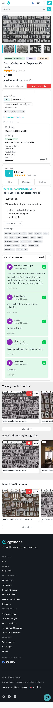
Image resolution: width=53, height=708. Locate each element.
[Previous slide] (5, 29)
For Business (7, 580)
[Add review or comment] (48, 257)
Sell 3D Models (8, 609)
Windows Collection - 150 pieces (14, 470)
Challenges (7, 646)
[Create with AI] (32, 3)
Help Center (7, 570)
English (33, 687)
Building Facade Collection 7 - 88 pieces (17, 519)
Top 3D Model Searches (12, 628)
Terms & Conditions (10, 687)
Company (5, 556)
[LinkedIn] (4, 696)
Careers (5, 566)
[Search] (49, 9)
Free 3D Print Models (11, 599)
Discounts (6, 604)
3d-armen (19, 171)
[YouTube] (9, 696)
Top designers (8, 642)
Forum (5, 651)
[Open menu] (3, 3)
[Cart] (38, 3)
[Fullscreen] (5, 17)
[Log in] (44, 3)
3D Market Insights (10, 618)
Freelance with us (9, 623)
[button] (44, 9)
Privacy (24, 687)
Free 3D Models (8, 594)
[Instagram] (15, 696)
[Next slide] (47, 29)
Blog (4, 561)
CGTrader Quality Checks (12, 117)
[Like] (10, 92)
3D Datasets (7, 585)
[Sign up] (49, 3)
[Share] (42, 92)
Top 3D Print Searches (11, 632)
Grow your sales (9, 614)
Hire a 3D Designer (10, 590)
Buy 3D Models (8, 575)
